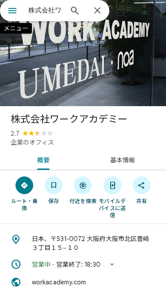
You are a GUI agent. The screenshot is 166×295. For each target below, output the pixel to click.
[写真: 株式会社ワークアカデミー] (83, 53)
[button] (83, 264)
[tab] (41, 159)
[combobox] (45, 10)
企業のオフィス (32, 142)
